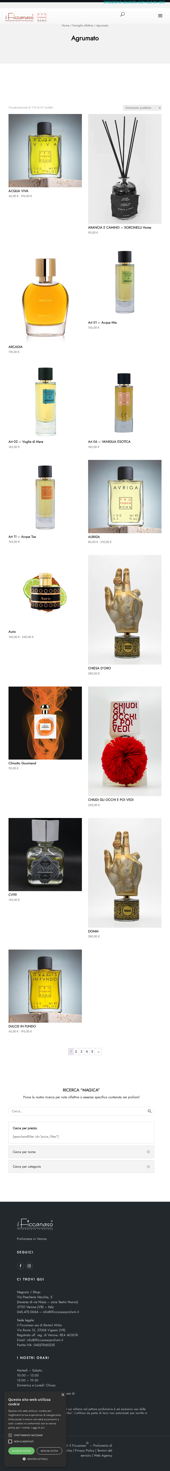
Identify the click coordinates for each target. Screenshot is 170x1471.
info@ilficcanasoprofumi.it (61, 1312)
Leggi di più (38, 1427)
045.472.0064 (27, 1312)
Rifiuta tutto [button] (49, 1450)
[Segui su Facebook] (20, 1265)
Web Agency (103, 1455)
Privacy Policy (84, 1450)
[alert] (35, 1429)
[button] (10, 1435)
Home (65, 25)
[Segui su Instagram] (29, 1265)
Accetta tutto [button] (21, 1450)
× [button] (62, 1394)
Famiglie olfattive (82, 25)
